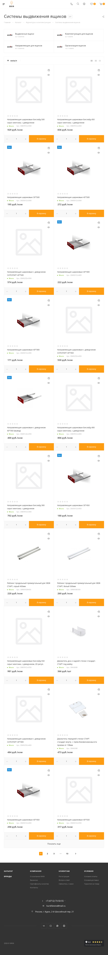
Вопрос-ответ (64, 880)
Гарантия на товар (91, 884)
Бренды (8, 876)
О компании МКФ (37, 876)
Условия (89, 871)
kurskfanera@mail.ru (55, 905)
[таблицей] (100, 60)
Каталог (8, 871)
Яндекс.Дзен (64, 926)
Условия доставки (91, 880)
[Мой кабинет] (84, 4)
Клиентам (64, 871)
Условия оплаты (90, 876)
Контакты (34, 887)
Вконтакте (44, 926)
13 (67, 853)
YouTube (50, 926)
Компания (35, 871)
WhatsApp (57, 926)
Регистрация (64, 876)
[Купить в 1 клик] (48, 70)
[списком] (95, 60)
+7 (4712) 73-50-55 (55, 901)
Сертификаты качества (39, 884)
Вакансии (34, 880)
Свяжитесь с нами (66, 884)
